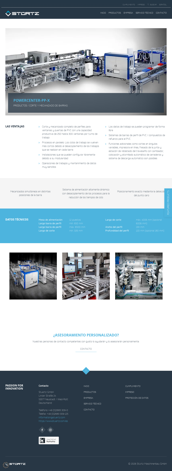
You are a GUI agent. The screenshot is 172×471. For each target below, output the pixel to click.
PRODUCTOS (115, 12)
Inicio (103, 12)
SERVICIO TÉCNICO (144, 12)
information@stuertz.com (52, 417)
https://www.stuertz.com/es (53, 420)
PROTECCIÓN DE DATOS (136, 398)
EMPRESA (128, 12)
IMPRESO (141, 4)
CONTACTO (161, 12)
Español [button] (163, 4)
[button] (168, 202)
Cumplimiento (129, 4)
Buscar (153, 4)
